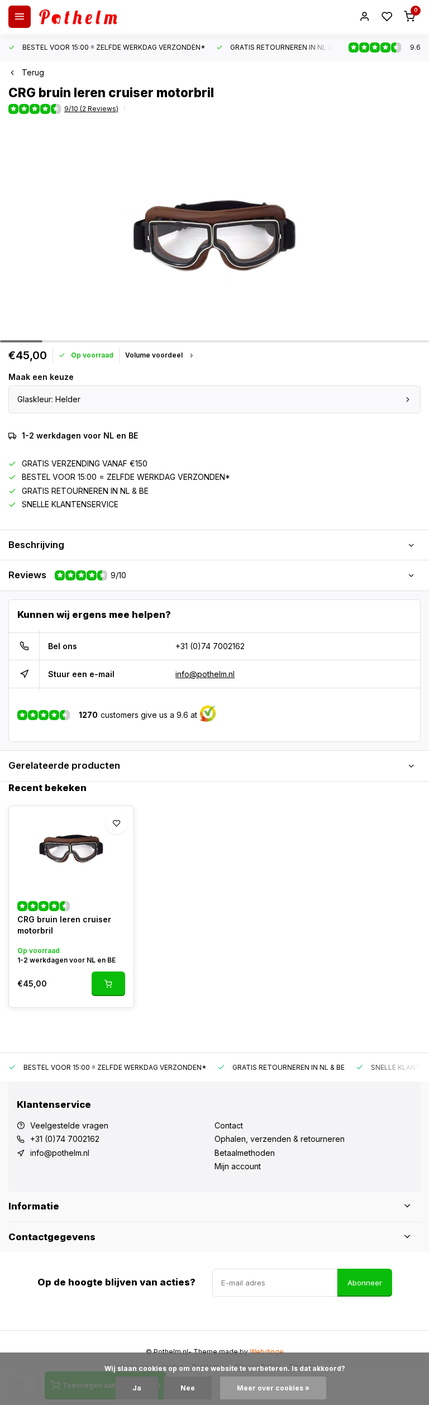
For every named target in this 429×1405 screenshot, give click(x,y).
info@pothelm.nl (205, 674)
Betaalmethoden (244, 1153)
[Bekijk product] (108, 983)
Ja (136, 1388)
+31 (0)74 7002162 (210, 646)
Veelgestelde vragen (69, 1125)
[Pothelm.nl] (78, 17)
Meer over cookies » (273, 1388)
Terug (33, 72)
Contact (228, 1125)
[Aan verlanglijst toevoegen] (117, 823)
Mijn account (237, 1166)
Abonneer (364, 1282)
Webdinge (267, 1351)
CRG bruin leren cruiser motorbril (64, 925)
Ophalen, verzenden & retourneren (279, 1139)
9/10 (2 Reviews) (91, 108)
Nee (187, 1388)
